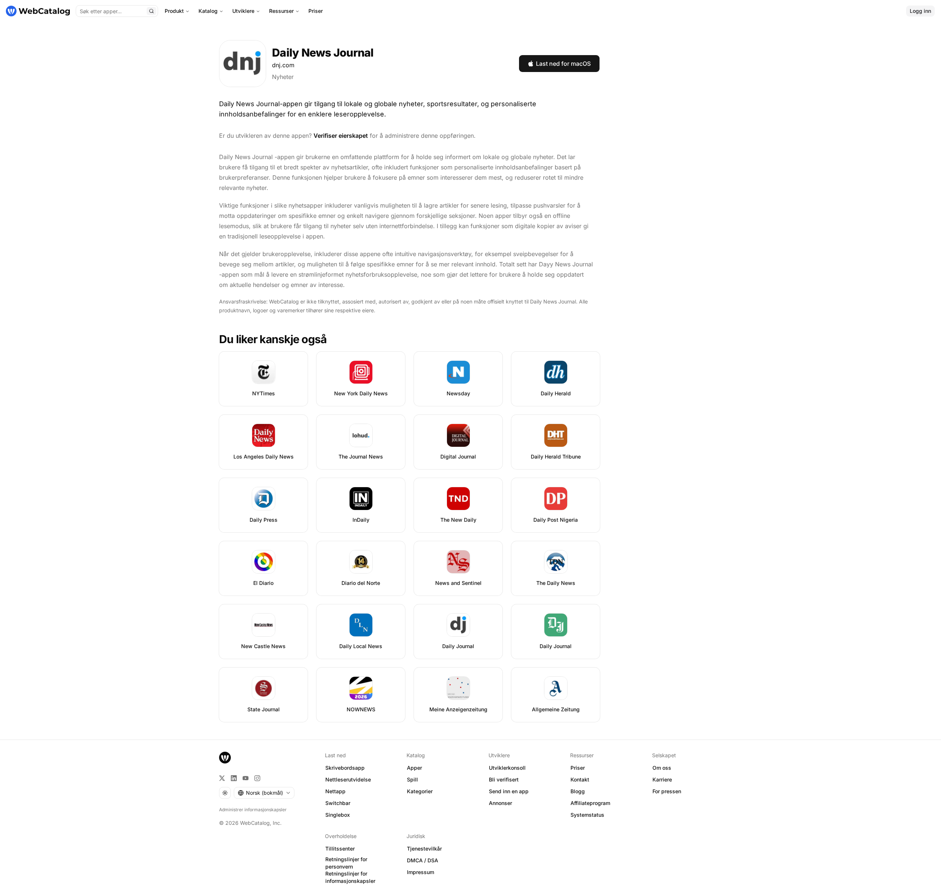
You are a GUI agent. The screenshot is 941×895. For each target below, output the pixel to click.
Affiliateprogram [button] (590, 803)
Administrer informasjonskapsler (253, 809)
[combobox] (264, 793)
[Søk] (151, 11)
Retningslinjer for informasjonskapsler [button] (350, 877)
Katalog (208, 11)
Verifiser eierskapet (341, 135)
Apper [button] (414, 768)
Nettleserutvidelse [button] (348, 779)
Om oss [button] (661, 768)
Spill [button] (412, 779)
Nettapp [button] (335, 791)
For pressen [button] (666, 791)
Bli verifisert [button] (504, 779)
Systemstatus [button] (587, 815)
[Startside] (38, 11)
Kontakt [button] (579, 779)
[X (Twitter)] (222, 778)
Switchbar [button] (337, 803)
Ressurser (281, 11)
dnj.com (283, 65)
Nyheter (283, 76)
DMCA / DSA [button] (422, 860)
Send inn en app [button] (509, 791)
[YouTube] (245, 778)
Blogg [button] (577, 791)
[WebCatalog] (225, 757)
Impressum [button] (420, 872)
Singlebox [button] (337, 815)
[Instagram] (257, 778)
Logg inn (920, 11)
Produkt (174, 11)
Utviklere (243, 11)
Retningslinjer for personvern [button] (346, 863)
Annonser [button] (500, 803)
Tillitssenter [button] (340, 848)
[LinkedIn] (234, 778)
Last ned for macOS (563, 63)
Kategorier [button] (420, 791)
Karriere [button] (662, 779)
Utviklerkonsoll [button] (507, 768)
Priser (315, 11)
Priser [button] (577, 768)
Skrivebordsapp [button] (345, 768)
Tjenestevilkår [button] (424, 848)
